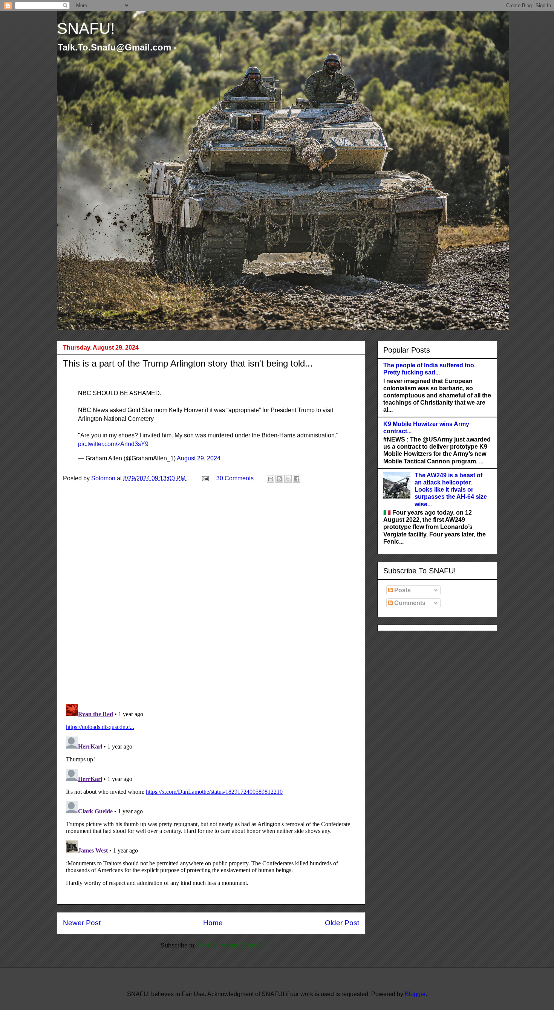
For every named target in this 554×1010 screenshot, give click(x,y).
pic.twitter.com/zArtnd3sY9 (113, 444)
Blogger (415, 994)
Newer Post (82, 923)
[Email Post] (204, 478)
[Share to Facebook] (296, 479)
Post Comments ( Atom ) (229, 945)
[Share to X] (288, 479)
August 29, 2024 (198, 458)
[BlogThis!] (279, 479)
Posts (402, 590)
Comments (409, 603)
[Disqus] (211, 600)
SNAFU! (86, 28)
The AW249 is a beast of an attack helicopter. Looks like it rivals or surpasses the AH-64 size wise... (451, 489)
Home (213, 923)
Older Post (342, 923)
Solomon (104, 478)
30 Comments (235, 478)
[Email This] (270, 479)
